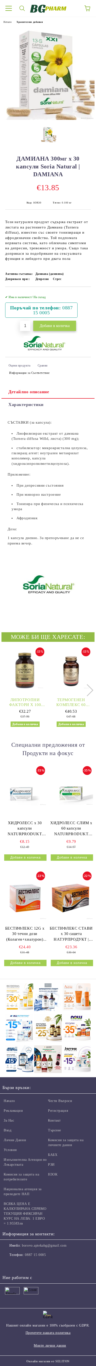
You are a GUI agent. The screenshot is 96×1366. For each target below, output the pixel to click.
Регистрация (58, 1111)
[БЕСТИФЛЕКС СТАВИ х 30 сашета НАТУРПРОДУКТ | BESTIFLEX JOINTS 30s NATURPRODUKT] (71, 897)
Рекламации (13, 1111)
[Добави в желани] (83, 295)
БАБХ (52, 1155)
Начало (7, 22)
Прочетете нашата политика (48, 1333)
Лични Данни (15, 1140)
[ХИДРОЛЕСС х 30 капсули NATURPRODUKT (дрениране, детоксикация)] (25, 792)
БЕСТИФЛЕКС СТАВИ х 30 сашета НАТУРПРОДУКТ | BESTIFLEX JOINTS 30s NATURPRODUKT (71, 934)
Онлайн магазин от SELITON (48, 1361)
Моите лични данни (50, 1345)
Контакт (54, 1120)
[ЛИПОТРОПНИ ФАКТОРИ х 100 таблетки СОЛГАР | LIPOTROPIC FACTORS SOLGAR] (25, 670)
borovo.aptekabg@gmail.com (44, 1245)
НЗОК (52, 1174)
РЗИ (51, 1164)
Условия (10, 1150)
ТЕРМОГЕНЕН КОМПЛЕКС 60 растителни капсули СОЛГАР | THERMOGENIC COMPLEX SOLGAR (71, 702)
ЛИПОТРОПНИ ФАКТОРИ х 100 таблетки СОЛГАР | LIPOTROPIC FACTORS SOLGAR (25, 702)
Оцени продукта (19, 365)
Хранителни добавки (29, 22)
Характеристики (26, 404)
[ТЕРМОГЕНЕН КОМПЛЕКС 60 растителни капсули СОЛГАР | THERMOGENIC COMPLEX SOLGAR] (71, 670)
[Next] (87, 690)
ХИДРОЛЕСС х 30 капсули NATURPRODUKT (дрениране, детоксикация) (25, 829)
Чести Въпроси (60, 1101)
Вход (7, 1130)
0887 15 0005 (35, 1255)
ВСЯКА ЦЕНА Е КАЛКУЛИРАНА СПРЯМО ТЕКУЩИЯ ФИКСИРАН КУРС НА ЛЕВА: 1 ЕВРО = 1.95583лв (25, 1213)
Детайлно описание (28, 391)
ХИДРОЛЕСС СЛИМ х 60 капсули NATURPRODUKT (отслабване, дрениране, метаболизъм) (71, 829)
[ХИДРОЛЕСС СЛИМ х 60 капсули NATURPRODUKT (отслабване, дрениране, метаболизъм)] (71, 792)
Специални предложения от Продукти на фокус (48, 749)
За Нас (9, 1120)
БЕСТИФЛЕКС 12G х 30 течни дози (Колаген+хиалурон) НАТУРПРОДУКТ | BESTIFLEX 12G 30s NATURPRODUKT (25, 934)
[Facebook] (9, 1265)
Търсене (54, 1130)
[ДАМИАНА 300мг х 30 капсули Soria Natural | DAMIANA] (48, 119)
